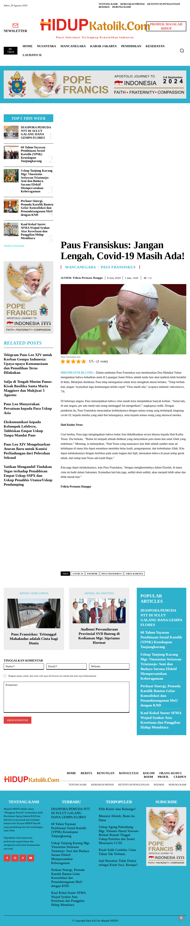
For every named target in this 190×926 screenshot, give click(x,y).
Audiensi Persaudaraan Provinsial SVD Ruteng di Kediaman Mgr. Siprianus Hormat (99, 636)
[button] (181, 50)
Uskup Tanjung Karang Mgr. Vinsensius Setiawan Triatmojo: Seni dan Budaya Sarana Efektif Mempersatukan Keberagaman (37, 181)
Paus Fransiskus (118, 267)
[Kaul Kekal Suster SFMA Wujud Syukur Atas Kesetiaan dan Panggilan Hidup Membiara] (11, 229)
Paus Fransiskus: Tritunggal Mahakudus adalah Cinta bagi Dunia (34, 638)
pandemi (92, 574)
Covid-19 (78, 574)
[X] (165, 277)
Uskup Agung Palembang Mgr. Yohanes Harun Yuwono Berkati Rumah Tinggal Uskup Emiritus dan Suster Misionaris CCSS (118, 835)
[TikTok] (22, 858)
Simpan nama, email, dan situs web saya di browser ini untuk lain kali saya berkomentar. (52, 675)
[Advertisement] (123, 140)
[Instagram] (15, 858)
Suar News (144, 737)
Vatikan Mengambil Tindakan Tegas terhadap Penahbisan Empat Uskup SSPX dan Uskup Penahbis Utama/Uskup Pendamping (28, 475)
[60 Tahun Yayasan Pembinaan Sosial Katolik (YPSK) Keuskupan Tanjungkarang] (11, 152)
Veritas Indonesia (14, 245)
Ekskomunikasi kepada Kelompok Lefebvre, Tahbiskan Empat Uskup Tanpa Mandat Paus (23, 428)
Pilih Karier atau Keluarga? (117, 809)
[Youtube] (30, 858)
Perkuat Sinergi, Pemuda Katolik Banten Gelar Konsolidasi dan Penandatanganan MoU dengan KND (37, 208)
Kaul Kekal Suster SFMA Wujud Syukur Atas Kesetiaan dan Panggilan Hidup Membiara (35, 231)
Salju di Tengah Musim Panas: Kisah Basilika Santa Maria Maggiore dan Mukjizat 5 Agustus (28, 388)
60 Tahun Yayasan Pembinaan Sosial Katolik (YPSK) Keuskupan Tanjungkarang (33, 154)
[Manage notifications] (181, 918)
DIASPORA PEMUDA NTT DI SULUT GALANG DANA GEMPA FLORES (36, 132)
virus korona (134, 574)
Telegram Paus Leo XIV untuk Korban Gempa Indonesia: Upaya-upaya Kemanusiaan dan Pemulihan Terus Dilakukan (28, 364)
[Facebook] (157, 277)
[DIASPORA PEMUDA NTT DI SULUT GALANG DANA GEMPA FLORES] (11, 132)
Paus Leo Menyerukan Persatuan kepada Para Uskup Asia (28, 408)
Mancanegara (80, 267)
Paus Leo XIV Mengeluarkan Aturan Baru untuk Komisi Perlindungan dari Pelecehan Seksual (27, 451)
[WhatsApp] (174, 277)
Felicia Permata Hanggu (88, 277)
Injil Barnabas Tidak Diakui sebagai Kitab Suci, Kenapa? (118, 863)
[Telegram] (182, 277)
